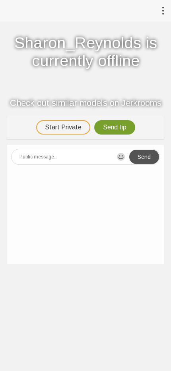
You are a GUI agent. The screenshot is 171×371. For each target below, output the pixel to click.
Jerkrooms (141, 103)
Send (144, 157)
